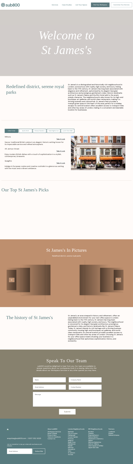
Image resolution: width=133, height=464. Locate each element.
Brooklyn (91, 432)
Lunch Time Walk (68, 131)
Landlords (112, 432)
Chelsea (91, 433)
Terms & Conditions (54, 437)
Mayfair (70, 446)
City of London (73, 433)
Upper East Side (93, 448)
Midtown (71, 448)
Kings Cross (72, 442)
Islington (70, 440)
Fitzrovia (70, 439)
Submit (67, 411)
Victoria (70, 455)
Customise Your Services (121, 5)
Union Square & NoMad (95, 446)
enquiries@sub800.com (16, 438)
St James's (71, 453)
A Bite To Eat (11, 131)
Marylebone (71, 444)
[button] (11, 280)
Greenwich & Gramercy (95, 439)
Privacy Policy (52, 435)
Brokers (111, 433)
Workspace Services (54, 432)
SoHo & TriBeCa (93, 444)
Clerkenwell (71, 435)
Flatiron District (93, 437)
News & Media (52, 433)
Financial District (93, 435)
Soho (69, 451)
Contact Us (51, 439)
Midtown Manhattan (94, 442)
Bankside (71, 432)
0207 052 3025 (34, 438)
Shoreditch (71, 449)
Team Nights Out (54, 131)
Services (55, 5)
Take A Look (60, 139)
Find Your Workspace (100, 5)
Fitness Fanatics (39, 131)
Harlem (90, 440)
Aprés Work (25, 131)
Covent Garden (73, 437)
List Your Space (81, 5)
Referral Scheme (114, 435)
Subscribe (39, 451)
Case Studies (67, 5)
